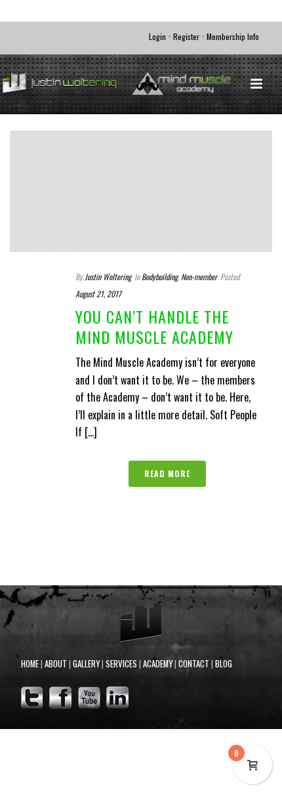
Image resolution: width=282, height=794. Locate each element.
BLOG (223, 664)
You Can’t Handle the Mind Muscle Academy (154, 326)
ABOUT (56, 664)
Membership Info (233, 36)
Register (186, 36)
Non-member (199, 276)
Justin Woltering (108, 276)
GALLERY (86, 664)
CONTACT (193, 664)
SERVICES (121, 664)
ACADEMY (157, 664)
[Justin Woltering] (141, 84)
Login (157, 36)
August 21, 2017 (98, 293)
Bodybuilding (160, 276)
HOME (30, 664)
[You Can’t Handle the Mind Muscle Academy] (141, 191)
